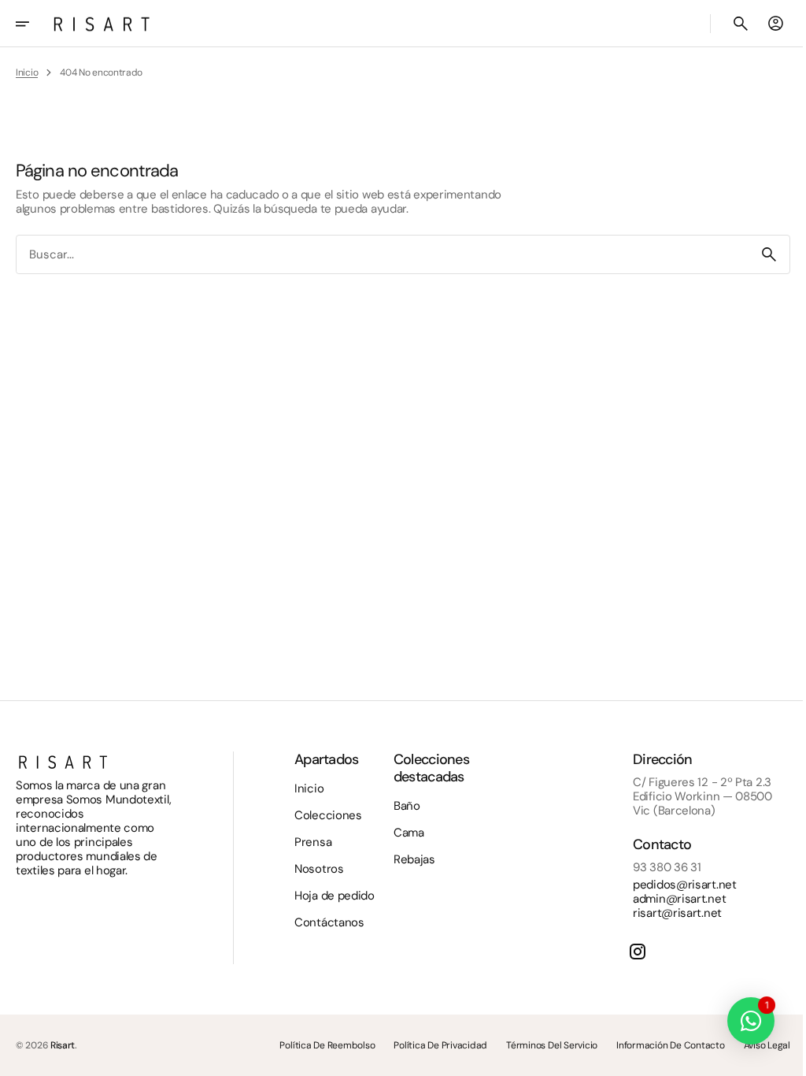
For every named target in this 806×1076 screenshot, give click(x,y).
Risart (62, 1045)
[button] (33, 23)
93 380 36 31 (655, 867)
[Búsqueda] (757, 254)
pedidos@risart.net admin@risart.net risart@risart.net (673, 898)
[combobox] (377, 254)
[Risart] (101, 23)
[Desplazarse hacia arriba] (775, 1057)
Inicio (27, 72)
